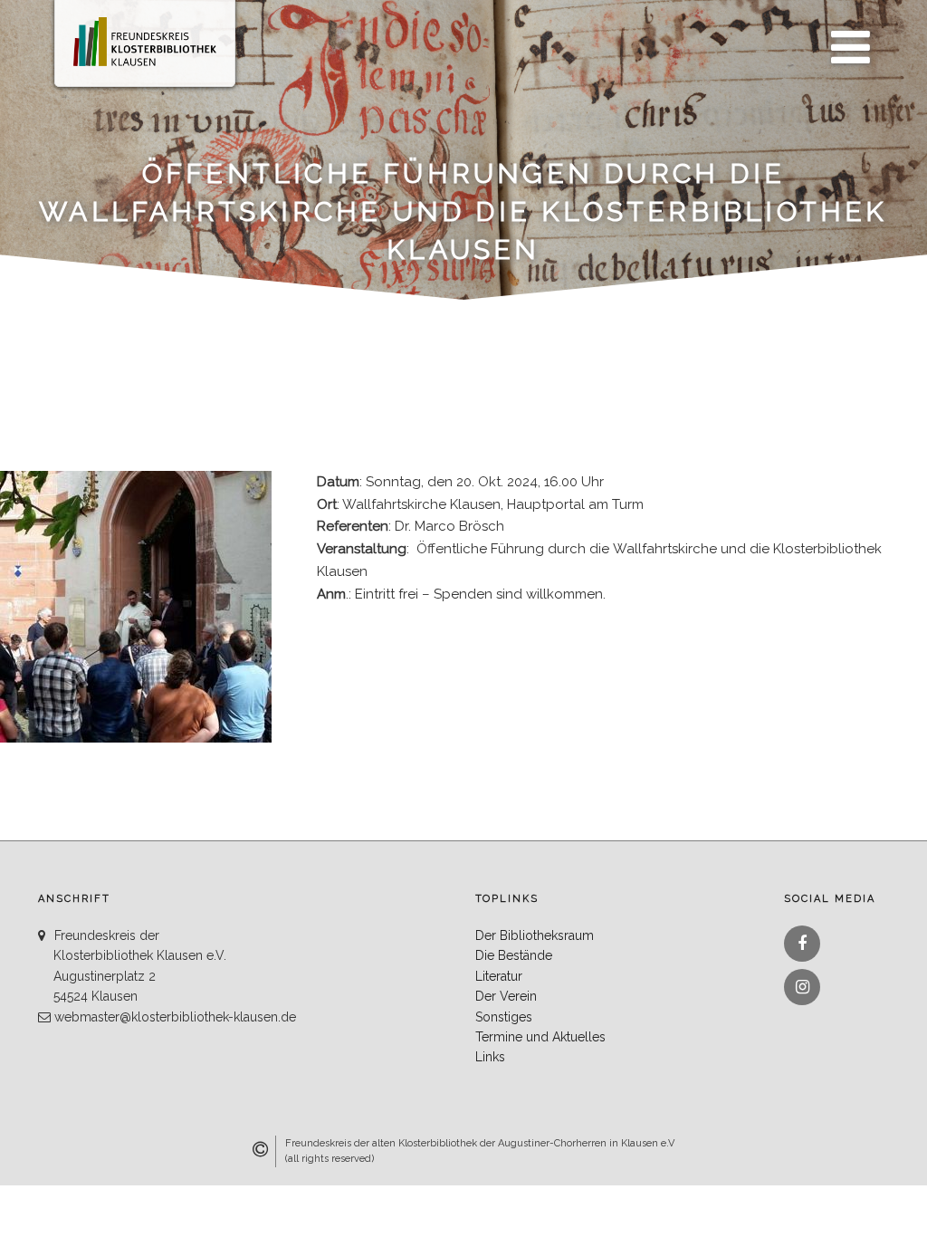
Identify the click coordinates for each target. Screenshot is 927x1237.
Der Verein (506, 996)
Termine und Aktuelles (540, 1037)
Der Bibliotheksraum (534, 935)
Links (490, 1057)
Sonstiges (503, 1017)
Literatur (498, 976)
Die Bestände (513, 955)
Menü (845, 37)
